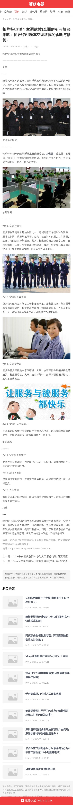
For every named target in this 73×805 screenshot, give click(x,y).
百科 (17, 11)
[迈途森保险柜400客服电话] (13, 777)
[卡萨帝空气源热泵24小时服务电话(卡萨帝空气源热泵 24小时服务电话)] (13, 758)
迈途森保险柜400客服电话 (40, 769)
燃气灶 (33, 11)
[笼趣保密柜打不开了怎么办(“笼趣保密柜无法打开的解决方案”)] (13, 720)
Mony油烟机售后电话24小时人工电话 (46, 656)
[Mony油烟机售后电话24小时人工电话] (13, 664)
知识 (24, 11)
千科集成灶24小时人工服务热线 (43, 693)
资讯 (52, 11)
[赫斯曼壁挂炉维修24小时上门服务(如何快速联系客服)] (13, 627)
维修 (67, 11)
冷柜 (60, 11)
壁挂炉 (44, 11)
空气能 (8, 11)
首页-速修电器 (19, 19)
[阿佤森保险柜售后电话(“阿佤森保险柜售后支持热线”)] (13, 645)
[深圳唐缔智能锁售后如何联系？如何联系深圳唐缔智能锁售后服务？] (13, 739)
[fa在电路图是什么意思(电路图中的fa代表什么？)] (13, 608)
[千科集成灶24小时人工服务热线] (13, 702)
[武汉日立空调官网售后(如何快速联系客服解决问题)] (13, 683)
